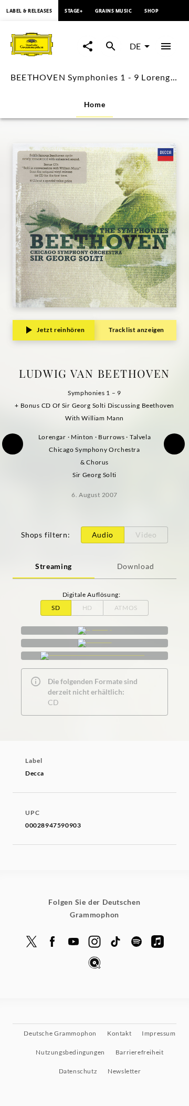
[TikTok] (115, 941)
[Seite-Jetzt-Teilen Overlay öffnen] (87, 46)
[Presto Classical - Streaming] (94, 656)
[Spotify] (94, 630)
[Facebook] (52, 941)
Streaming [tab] (53, 566)
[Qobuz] (94, 962)
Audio (103, 534)
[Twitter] (31, 941)
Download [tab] (135, 566)
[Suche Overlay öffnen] (110, 46)
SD (55, 608)
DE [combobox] (135, 46)
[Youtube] (73, 941)
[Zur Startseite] (43, 57)
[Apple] (157, 941)
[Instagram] (94, 941)
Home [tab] (95, 104)
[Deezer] (94, 643)
